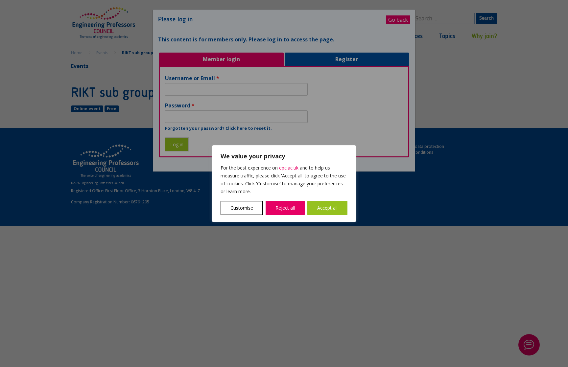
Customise (241, 208)
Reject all (285, 208)
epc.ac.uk (288, 168)
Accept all (327, 208)
